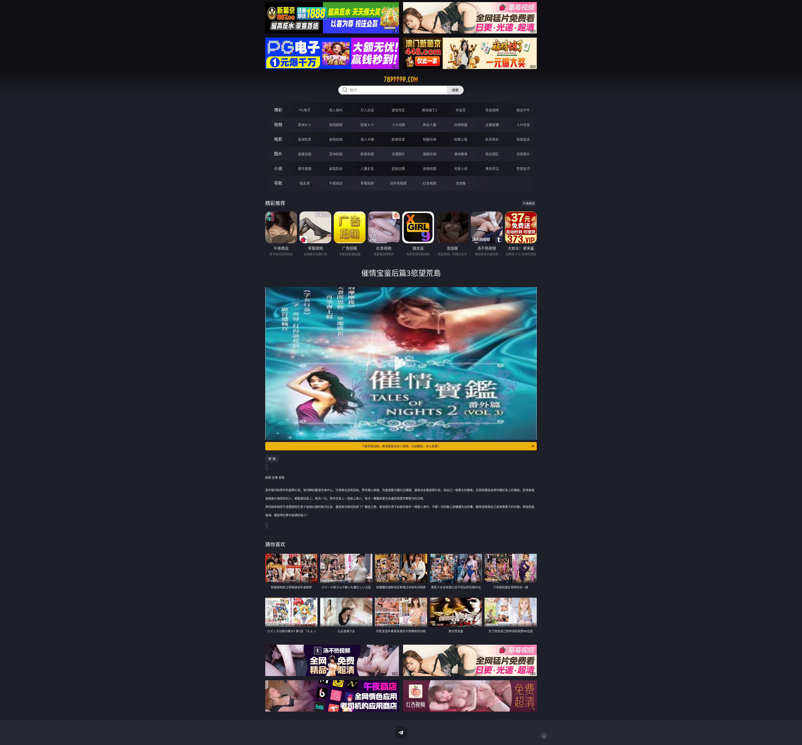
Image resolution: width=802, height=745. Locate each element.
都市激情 (304, 168)
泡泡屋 (461, 183)
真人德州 (336, 110)
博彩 (278, 110)
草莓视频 (367, 183)
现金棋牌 (492, 110)
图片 (278, 154)
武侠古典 (398, 168)
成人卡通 (367, 139)
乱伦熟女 (492, 139)
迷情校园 (429, 168)
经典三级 (460, 139)
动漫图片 (398, 154)
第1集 (272, 459)
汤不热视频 (398, 183)
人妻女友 (367, 168)
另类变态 (523, 139)
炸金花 (461, 110)
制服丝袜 (429, 139)
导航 (278, 183)
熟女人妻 (429, 124)
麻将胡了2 (429, 110)
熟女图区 (492, 154)
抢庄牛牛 (523, 110)
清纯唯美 (460, 154)
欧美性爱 (398, 139)
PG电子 (304, 110)
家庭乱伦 (336, 168)
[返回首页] (544, 736)
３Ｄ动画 (398, 124)
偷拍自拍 (336, 139)
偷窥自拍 (304, 154)
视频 (278, 124)
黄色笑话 (492, 168)
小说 (278, 168)
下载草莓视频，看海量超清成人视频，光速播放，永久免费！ (401, 446)
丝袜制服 (460, 124)
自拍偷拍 (336, 124)
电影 (278, 139)
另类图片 (523, 154)
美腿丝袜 (429, 154)
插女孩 (305, 183)
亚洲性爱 (304, 139)
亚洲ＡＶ (304, 124)
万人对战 (367, 110)
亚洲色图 (336, 154)
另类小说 (460, 168)
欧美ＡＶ (367, 124)
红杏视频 (429, 183)
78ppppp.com (401, 79)
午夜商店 (336, 183)
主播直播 (492, 124)
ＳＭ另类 (523, 124)
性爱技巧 (523, 168)
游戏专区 (398, 110)
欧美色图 (367, 154)
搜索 (455, 90)
